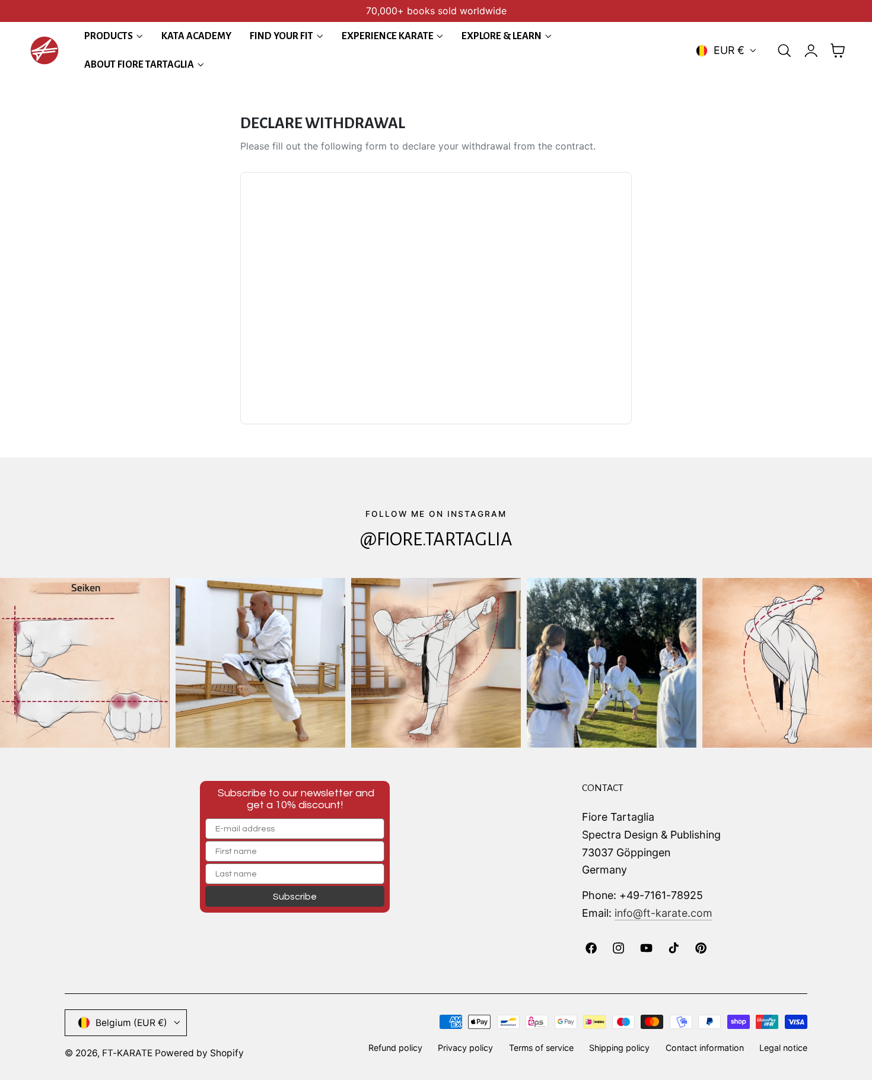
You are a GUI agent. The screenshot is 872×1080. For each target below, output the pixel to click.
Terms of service (541, 1048)
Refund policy (395, 1048)
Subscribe (295, 896)
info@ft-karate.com (663, 913)
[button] (784, 50)
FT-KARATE (127, 1053)
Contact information (705, 1048)
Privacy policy (465, 1048)
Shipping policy (619, 1048)
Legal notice (783, 1048)
